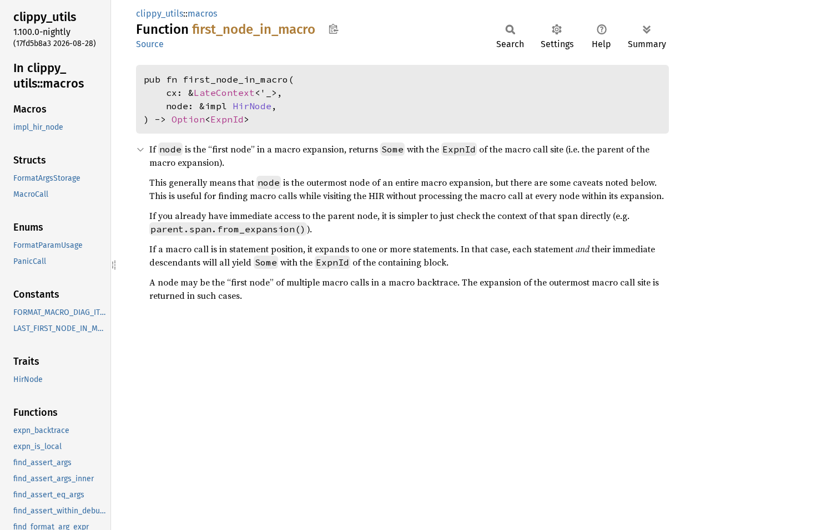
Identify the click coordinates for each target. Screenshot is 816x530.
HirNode (252, 105)
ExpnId (227, 119)
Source (150, 44)
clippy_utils (159, 13)
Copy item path (333, 28)
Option (188, 119)
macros (202, 13)
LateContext (224, 92)
